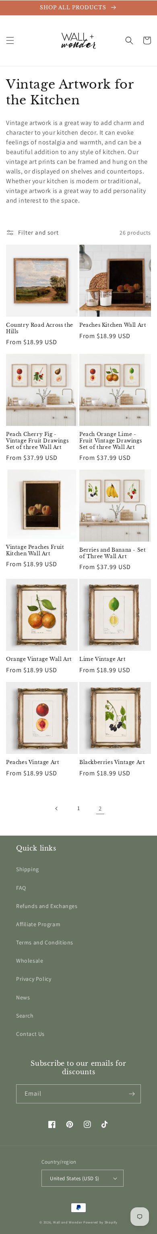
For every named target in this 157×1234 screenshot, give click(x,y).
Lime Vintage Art (102, 659)
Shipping (27, 869)
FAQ (21, 887)
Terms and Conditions (44, 942)
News (23, 997)
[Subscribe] (131, 1093)
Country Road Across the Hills (39, 328)
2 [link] (100, 808)
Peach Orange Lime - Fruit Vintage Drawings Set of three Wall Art (110, 440)
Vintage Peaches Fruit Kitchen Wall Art (35, 550)
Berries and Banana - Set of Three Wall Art (112, 553)
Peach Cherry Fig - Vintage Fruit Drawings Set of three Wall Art (37, 440)
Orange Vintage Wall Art (39, 659)
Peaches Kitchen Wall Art (112, 325)
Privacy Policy (33, 978)
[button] (10, 40)
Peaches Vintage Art (32, 762)
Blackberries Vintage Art (112, 762)
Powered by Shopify (100, 1222)
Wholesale (29, 960)
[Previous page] (57, 808)
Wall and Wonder (68, 1222)
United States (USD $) (74, 1178)
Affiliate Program (38, 924)
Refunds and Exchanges (47, 906)
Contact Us (30, 1033)
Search (25, 1015)
